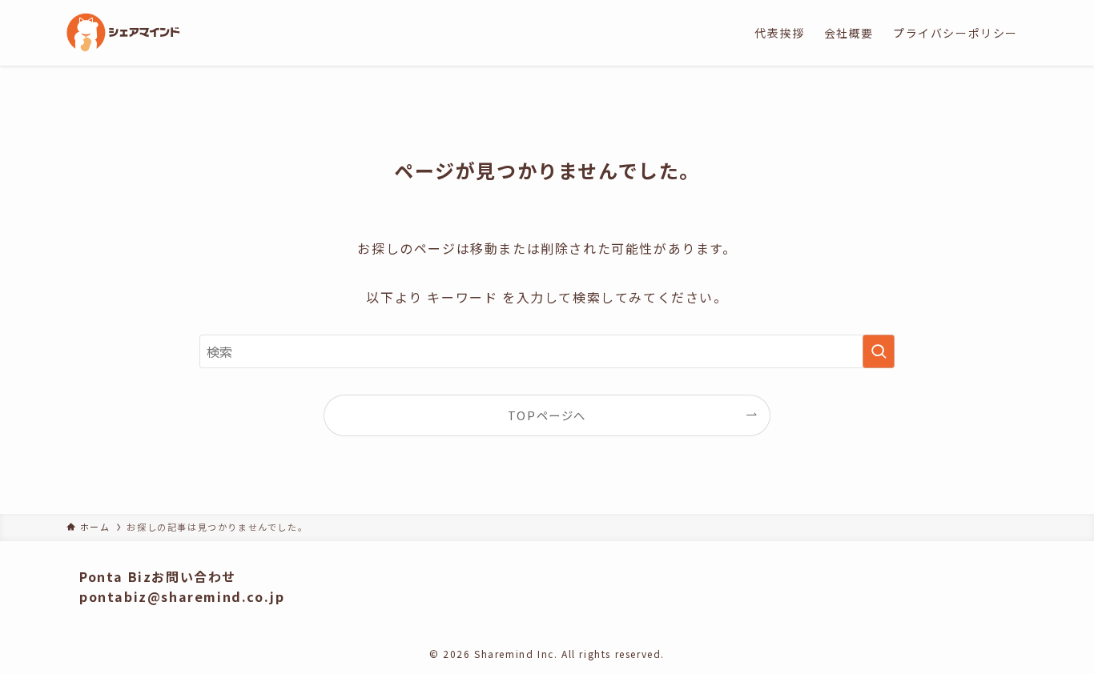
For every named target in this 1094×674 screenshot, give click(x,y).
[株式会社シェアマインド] (123, 33)
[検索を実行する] (879, 351)
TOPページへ (547, 415)
